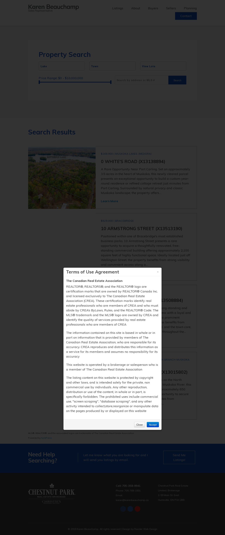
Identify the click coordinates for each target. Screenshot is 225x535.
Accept (153, 424)
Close (139, 424)
